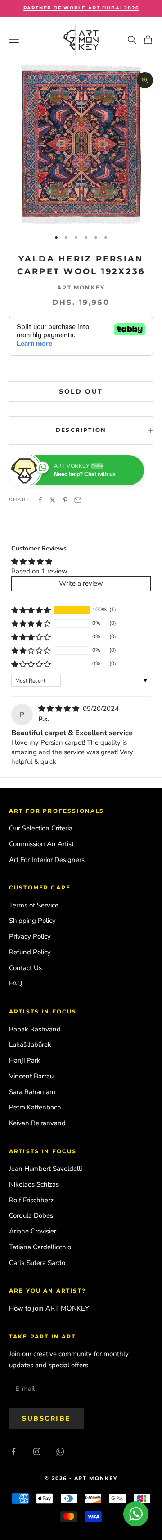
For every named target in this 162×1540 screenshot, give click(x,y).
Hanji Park (24, 1060)
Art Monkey (81, 287)
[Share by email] (77, 500)
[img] (59, 708)
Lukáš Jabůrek (30, 1044)
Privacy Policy (30, 936)
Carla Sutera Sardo (37, 1262)
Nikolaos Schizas (34, 1184)
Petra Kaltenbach (35, 1107)
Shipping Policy (32, 920)
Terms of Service (33, 905)
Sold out (81, 391)
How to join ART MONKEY (49, 1308)
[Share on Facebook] (40, 500)
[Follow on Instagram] (36, 1451)
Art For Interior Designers (47, 859)
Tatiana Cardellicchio (40, 1246)
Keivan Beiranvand (37, 1123)
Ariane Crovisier (32, 1231)
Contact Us (25, 967)
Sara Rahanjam (32, 1091)
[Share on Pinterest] (65, 500)
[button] (31, 610)
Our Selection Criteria (40, 828)
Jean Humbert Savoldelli (45, 1168)
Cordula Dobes (31, 1215)
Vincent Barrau (31, 1076)
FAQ (15, 983)
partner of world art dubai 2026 (81, 8)
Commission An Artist (41, 843)
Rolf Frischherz (31, 1200)
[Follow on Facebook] (13, 1451)
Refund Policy (30, 952)
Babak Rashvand (35, 1029)
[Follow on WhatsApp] (60, 1451)
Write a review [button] (81, 583)
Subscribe (46, 1418)
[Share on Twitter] (52, 500)
